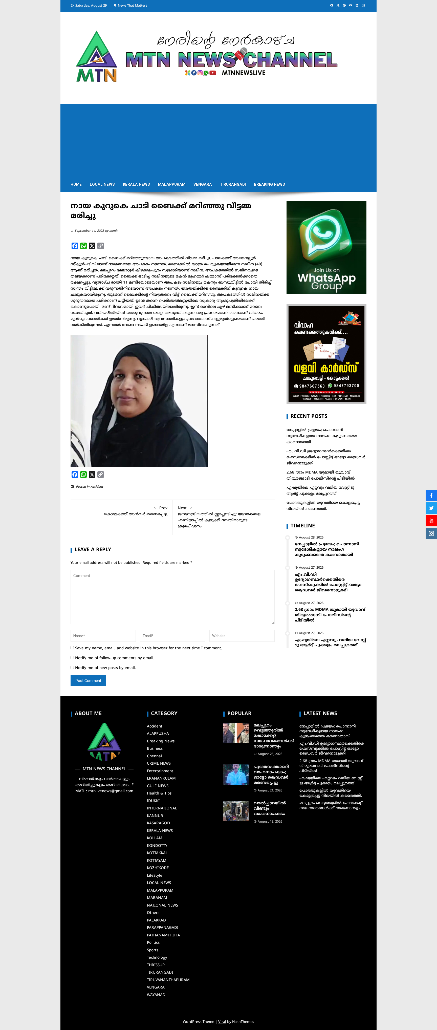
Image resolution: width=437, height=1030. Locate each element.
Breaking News (269, 184)
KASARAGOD (158, 823)
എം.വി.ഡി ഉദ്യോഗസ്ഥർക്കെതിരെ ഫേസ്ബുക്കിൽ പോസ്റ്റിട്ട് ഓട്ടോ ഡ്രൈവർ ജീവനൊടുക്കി (326, 457)
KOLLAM (154, 838)
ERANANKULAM (161, 778)
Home (76, 184)
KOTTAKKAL (157, 853)
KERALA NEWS (136, 184)
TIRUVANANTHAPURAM (168, 980)
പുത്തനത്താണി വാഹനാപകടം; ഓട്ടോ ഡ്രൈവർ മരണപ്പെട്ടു (271, 774)
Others (153, 913)
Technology (157, 957)
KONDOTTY (157, 846)
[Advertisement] (218, 139)
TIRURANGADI (233, 184)
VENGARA (202, 184)
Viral (222, 1022)
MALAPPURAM (171, 184)
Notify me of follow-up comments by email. (114, 658)
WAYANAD (156, 995)
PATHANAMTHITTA (163, 935)
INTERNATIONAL (162, 808)
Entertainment (160, 771)
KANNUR (155, 816)
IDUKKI (153, 801)
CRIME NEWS (159, 763)
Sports (152, 950)
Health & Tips (159, 793)
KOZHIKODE (158, 868)
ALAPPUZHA (158, 734)
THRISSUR (156, 965)
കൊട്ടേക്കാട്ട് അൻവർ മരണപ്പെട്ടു (135, 511)
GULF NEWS (157, 786)
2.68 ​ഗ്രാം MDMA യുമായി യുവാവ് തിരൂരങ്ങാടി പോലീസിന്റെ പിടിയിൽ (330, 615)
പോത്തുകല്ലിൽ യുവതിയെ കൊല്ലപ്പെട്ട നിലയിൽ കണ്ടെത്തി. (330, 793)
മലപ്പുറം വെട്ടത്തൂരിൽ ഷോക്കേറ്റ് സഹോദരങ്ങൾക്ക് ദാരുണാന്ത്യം (274, 736)
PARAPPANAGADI (162, 928)
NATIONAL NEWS (162, 905)
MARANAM (157, 898)
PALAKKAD (156, 920)
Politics (153, 942)
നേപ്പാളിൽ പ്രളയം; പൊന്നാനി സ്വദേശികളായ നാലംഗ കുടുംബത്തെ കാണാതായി (322, 436)
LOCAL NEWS (102, 184)
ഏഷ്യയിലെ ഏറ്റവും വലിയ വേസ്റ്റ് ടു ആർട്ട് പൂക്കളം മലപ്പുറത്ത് (330, 643)
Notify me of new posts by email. (105, 668)
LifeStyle (154, 875)
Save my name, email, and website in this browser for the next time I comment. (148, 648)
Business (155, 748)
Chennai (154, 756)
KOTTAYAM (156, 861)
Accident (97, 487)
